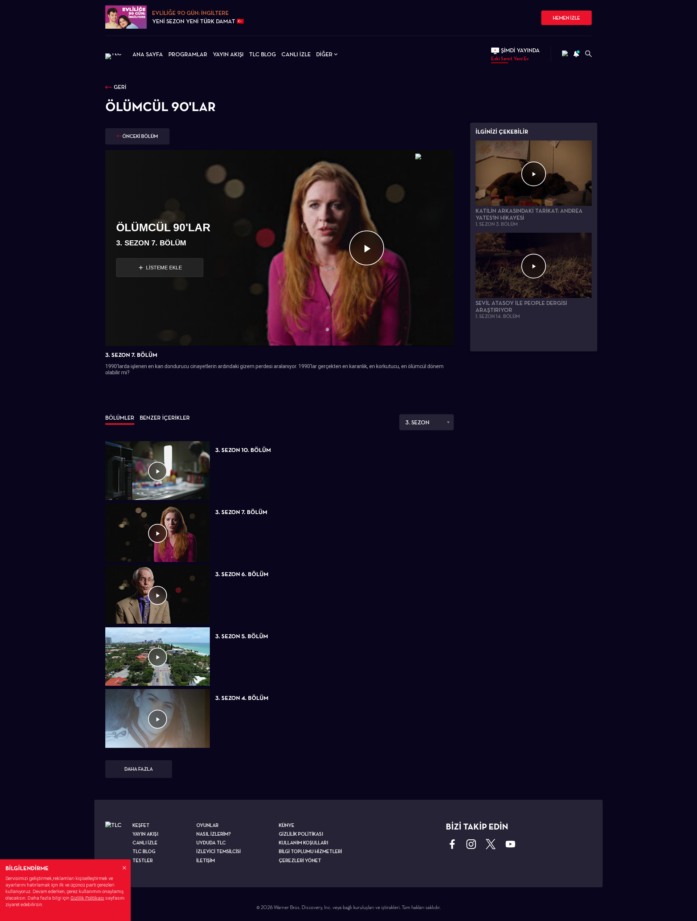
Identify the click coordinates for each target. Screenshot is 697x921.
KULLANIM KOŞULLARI (303, 842)
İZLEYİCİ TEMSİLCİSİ (218, 851)
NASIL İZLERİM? (213, 834)
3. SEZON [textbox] (417, 422)
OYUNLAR (207, 825)
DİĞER (324, 54)
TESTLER (143, 860)
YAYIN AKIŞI (228, 54)
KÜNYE (286, 825)
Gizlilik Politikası (87, 898)
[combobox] (426, 422)
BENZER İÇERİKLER (165, 417)
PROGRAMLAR (187, 54)
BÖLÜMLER (119, 417)
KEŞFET (141, 825)
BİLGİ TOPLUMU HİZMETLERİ (310, 851)
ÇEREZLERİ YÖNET (300, 860)
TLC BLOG (262, 54)
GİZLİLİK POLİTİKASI (301, 834)
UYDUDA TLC (211, 842)
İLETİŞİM (205, 860)
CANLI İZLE (296, 54)
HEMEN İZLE (566, 18)
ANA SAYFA (148, 54)
